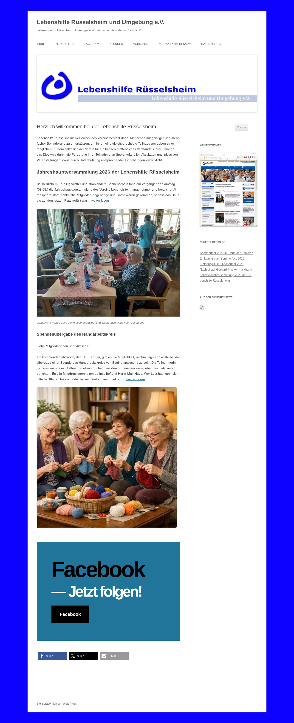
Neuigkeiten (65, 44)
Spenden (116, 44)
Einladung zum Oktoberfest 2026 (221, 264)
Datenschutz (211, 44)
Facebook (92, 44)
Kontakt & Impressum (174, 44)
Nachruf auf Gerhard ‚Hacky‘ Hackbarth (226, 269)
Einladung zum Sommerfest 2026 (222, 258)
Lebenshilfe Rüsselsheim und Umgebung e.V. (100, 22)
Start (41, 44)
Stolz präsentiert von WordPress (57, 703)
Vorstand (140, 44)
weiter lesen (100, 200)
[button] (52, 656)
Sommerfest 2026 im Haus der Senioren (226, 253)
